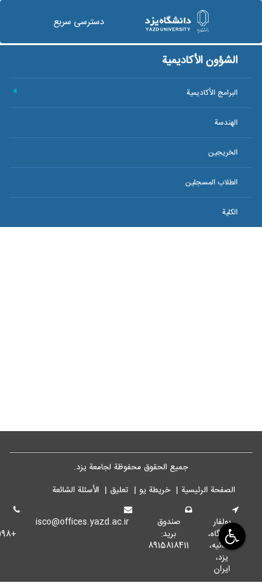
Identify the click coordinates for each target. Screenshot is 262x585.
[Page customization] (230, 535)
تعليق (119, 490)
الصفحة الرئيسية (208, 490)
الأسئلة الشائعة (75, 490)
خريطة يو (154, 490)
